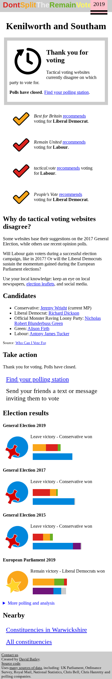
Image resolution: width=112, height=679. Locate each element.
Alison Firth (38, 328)
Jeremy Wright (53, 307)
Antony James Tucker (49, 333)
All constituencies (29, 641)
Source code (10, 664)
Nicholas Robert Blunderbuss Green (57, 321)
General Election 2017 (24, 470)
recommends (74, 116)
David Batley (29, 659)
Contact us (9, 655)
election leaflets (40, 283)
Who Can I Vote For (31, 343)
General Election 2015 (24, 515)
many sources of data (25, 668)
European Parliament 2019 (29, 559)
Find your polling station (66, 92)
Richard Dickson (64, 313)
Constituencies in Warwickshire (46, 629)
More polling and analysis (31, 603)
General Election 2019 (24, 425)
